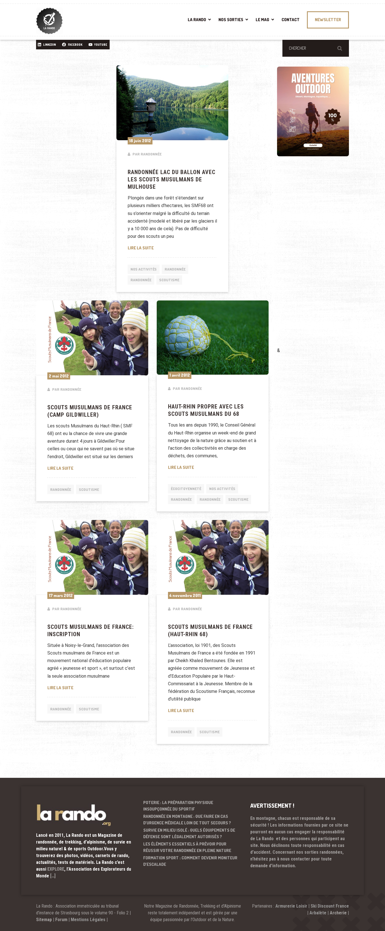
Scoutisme (169, 280)
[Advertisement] (319, 259)
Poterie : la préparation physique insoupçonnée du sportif (178, 806)
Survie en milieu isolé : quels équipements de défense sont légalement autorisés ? (189, 833)
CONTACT (291, 19)
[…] (53, 876)
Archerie (338, 912)
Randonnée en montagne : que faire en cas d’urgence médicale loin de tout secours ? (187, 819)
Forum (61, 919)
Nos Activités (143, 269)
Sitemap (44, 919)
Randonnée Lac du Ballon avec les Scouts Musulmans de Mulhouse (171, 179)
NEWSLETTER (328, 19)
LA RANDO (197, 19)
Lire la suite (172, 248)
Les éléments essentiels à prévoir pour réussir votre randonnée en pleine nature (187, 847)
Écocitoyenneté (186, 488)
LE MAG (262, 19)
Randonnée (175, 269)
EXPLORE (55, 869)
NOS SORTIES (230, 19)
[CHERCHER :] (315, 48)
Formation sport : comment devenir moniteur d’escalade (190, 861)
